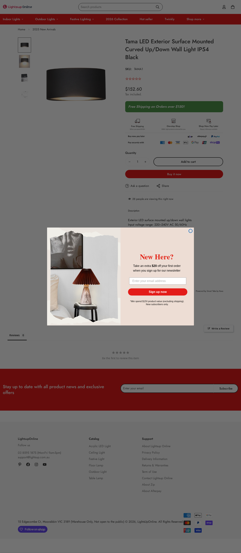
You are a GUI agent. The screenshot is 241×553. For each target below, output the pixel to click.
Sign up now (158, 291)
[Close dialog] (190, 231)
